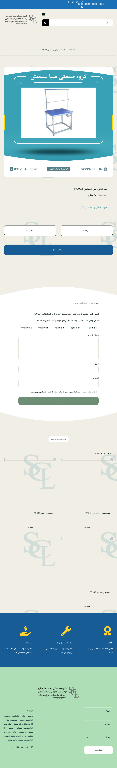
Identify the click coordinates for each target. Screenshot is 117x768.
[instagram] (82, 2)
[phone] (82, 7)
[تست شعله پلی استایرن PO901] (87, 483)
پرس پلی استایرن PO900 (100, 592)
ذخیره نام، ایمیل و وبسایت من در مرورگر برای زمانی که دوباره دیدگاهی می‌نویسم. (63, 392)
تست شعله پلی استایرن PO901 (97, 513)
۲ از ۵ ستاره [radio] (75, 328)
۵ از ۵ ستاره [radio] (27, 328)
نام (97, 364)
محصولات (65, 49)
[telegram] (72, 2)
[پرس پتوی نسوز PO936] (30, 483)
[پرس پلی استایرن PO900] (87, 562)
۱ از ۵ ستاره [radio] (92, 328)
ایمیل (95, 378)
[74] (58, 122)
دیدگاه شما (93, 335)
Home (72, 49)
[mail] (68, 2)
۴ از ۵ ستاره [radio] (43, 328)
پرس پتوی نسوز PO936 (43, 513)
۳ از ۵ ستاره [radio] (59, 328)
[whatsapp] (77, 2)
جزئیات (86, 527)
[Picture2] (21, 15)
